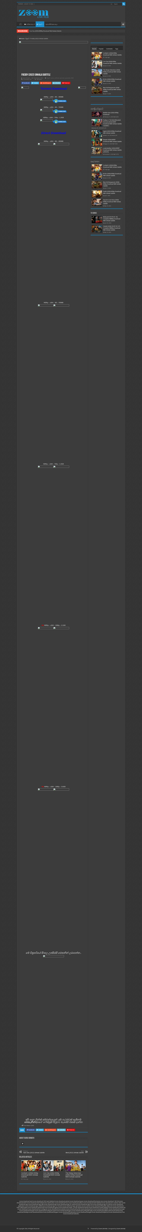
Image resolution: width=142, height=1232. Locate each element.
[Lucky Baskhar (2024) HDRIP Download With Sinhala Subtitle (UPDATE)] (97, 150)
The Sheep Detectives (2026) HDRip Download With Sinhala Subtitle (48, 31)
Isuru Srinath (26, 78)
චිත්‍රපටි (40, 24)
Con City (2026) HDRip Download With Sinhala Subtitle (51, 1175)
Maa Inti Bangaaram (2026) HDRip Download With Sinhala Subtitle (112, 89)
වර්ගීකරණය (30, 24)
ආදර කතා (62, 78)
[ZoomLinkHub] (33, 13)
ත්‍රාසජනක (67, 78)
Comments (109, 49)
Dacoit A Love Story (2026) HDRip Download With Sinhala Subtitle (112, 201)
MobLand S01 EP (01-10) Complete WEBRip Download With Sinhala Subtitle (111, 218)
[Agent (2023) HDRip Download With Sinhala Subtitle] (97, 133)
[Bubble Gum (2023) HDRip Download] (97, 114)
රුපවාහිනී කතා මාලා (51, 24)
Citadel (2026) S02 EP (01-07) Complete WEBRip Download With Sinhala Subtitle (111, 228)
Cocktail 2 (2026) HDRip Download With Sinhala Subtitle (29, 1175)
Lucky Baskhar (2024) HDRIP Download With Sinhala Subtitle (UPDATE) (112, 150)
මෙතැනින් (29, 1122)
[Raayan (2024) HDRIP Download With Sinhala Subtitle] (97, 142)
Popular (101, 49)
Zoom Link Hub (102, 1228)
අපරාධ (52, 78)
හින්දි (72, 78)
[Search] (123, 4)
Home (20, 24)
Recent (94, 49)
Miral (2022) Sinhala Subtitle (75, 1151)
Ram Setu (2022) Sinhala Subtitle (33, 1151)
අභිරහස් (57, 78)
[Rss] (111, 4)
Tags (116, 49)
